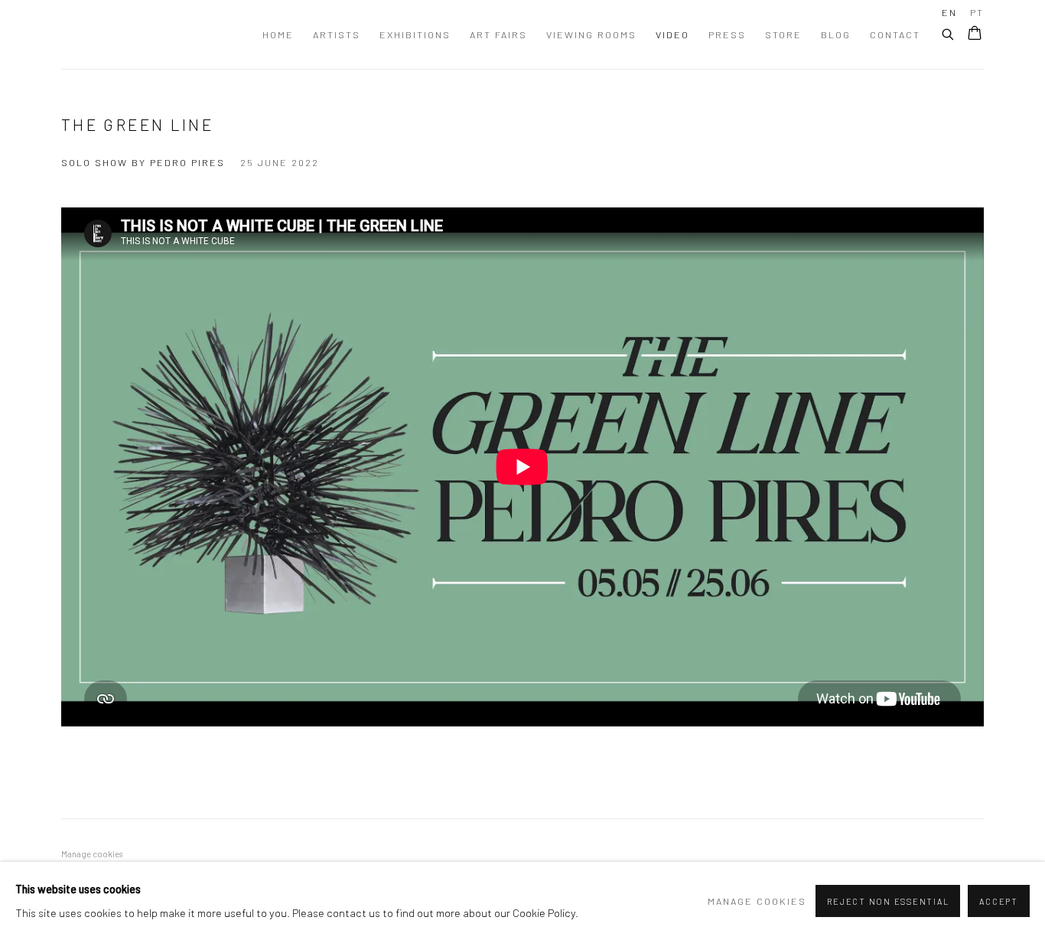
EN (949, 12)
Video (672, 34)
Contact (895, 34)
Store (783, 34)
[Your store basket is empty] (974, 34)
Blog (836, 34)
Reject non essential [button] (888, 901)
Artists (336, 34)
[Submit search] (948, 32)
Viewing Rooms (591, 34)
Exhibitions (415, 34)
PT (977, 12)
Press (727, 34)
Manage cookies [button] (91, 854)
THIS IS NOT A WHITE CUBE (99, 34)
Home (278, 34)
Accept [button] (998, 901)
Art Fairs (498, 34)
